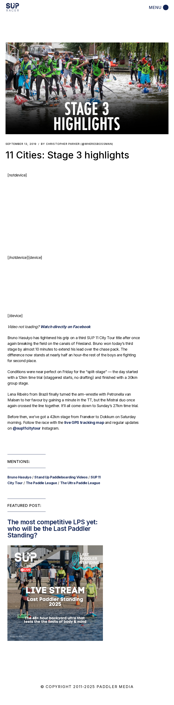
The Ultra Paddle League (80, 483)
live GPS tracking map (84, 422)
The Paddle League (41, 483)
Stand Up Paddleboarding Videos (60, 477)
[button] (87, 88)
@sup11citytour (27, 428)
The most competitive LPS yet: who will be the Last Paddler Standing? (52, 528)
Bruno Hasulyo (19, 477)
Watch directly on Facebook (65, 326)
